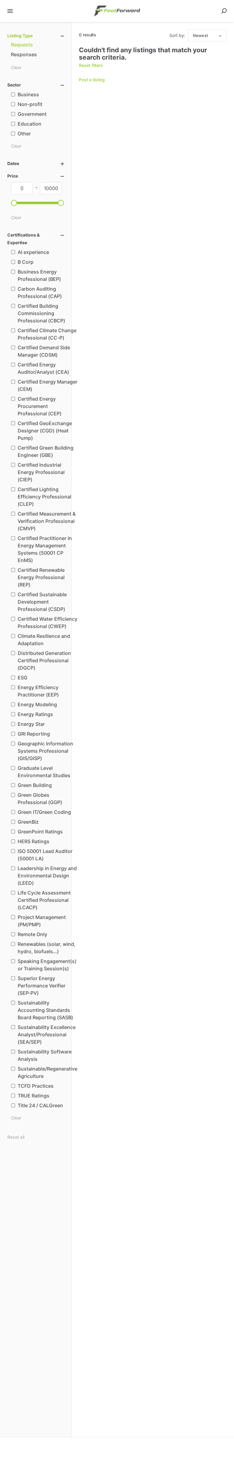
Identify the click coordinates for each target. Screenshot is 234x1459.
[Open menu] (10, 11)
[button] (14, 203)
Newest (200, 35)
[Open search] (224, 11)
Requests (22, 45)
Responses (24, 54)
